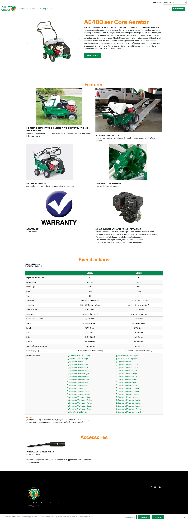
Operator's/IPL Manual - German (80, 406)
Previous (28, 41)
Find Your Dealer (178, 8)
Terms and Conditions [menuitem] (33, 503)
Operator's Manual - (76, 362)
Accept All (158, 517)
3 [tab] (57, 67)
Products (23, 9)
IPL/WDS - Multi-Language (78, 359)
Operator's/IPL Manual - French (80, 403)
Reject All (144, 517)
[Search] (168, 9)
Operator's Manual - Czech (79, 365)
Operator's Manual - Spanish (79, 388)
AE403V (29, 266)
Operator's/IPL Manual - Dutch (80, 397)
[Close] (185, 517)
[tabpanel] (53, 41)
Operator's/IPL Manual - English (80, 400)
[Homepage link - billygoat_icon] (33, 500)
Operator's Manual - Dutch (79, 370)
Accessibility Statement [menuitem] (57, 503)
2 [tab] (53, 67)
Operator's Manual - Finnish (79, 376)
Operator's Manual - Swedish (79, 394)
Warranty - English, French (78, 412)
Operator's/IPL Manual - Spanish (80, 409)
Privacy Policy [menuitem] (45, 503)
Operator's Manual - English (79, 373)
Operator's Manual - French (79, 379)
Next (79, 41)
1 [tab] (49, 67)
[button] (151, 487)
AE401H (39, 266)
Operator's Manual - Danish (79, 367)
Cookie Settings (130, 517)
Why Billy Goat (45, 9)
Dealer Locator (92, 55)
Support (33, 9)
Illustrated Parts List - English (79, 356)
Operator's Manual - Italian (78, 382)
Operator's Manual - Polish (78, 385)
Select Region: (157, 3)
